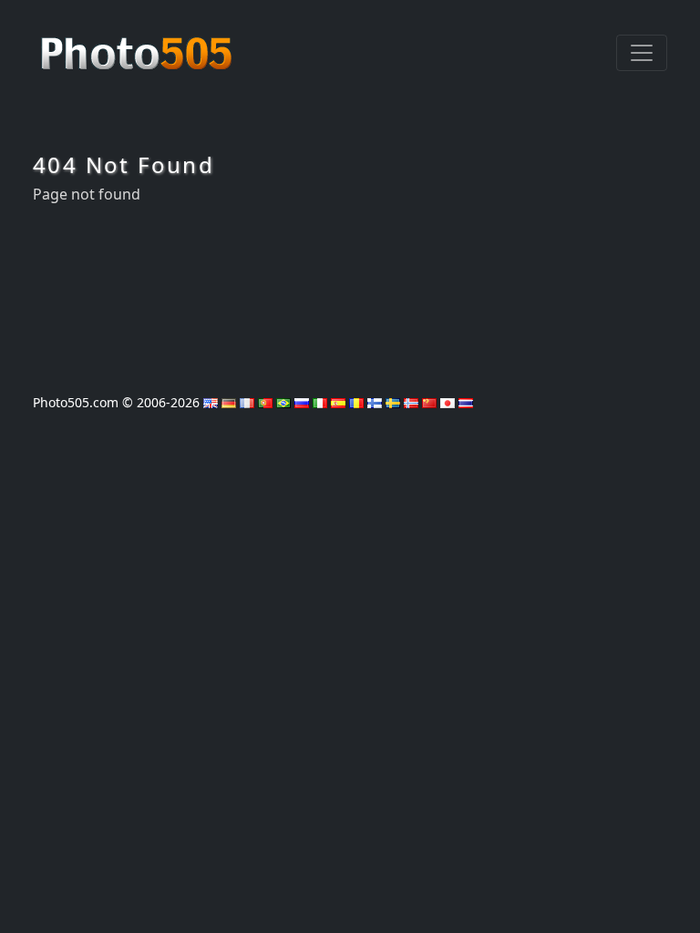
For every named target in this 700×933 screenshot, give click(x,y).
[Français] (247, 402)
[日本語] (447, 402)
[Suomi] (374, 402)
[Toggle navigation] (641, 53)
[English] (210, 402)
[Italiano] (320, 402)
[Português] (265, 402)
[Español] (338, 402)
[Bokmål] (411, 402)
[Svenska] (393, 402)
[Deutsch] (228, 402)
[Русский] (301, 402)
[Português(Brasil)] (283, 402)
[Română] (356, 402)
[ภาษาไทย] (465, 402)
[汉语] (429, 402)
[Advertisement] (350, 292)
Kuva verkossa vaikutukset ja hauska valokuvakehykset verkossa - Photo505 (138, 44)
